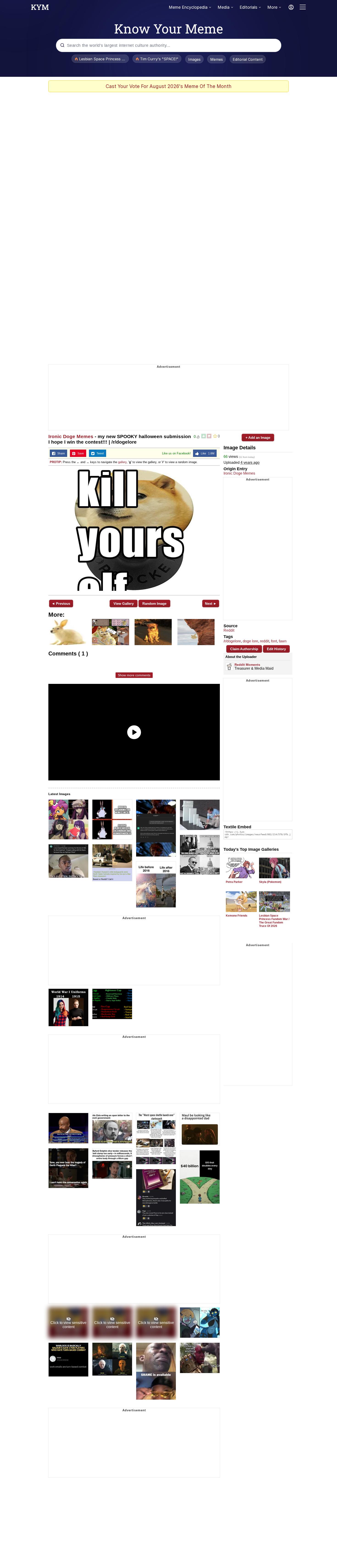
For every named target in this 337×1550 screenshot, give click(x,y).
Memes (216, 59)
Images (194, 59)
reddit (264, 641)
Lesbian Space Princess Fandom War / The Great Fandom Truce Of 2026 (274, 921)
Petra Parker (234, 882)
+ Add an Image (258, 437)
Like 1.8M (206, 453)
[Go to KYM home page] (40, 8)
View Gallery (123, 603)
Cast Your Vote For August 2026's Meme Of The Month (169, 86)
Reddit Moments (247, 664)
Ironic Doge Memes (70, 436)
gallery (122, 462)
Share (60, 453)
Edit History (276, 649)
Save (79, 453)
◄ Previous (61, 603)
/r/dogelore (232, 641)
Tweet (99, 453)
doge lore (250, 641)
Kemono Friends (236, 915)
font (274, 641)
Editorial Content (248, 59)
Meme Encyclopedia (188, 7)
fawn (283, 641)
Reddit (229, 630)
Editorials (248, 7)
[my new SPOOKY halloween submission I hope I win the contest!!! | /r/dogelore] (134, 530)
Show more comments (134, 675)
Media (223, 7)
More (272, 7)
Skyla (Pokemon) (270, 882)
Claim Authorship (244, 649)
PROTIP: (56, 462)
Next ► (211, 603)
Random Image (154, 603)
